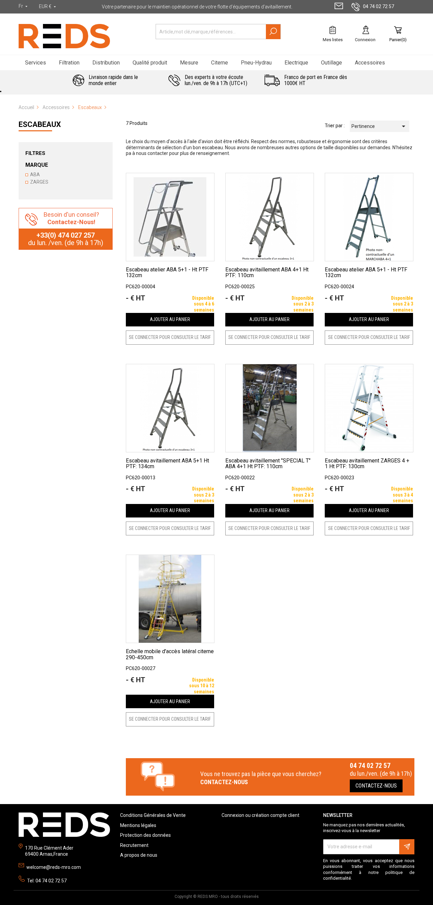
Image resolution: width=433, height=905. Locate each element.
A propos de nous (138, 855)
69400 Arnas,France (46, 854)
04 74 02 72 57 (378, 6)
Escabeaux (40, 124)
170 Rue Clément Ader (49, 848)
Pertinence (379, 126)
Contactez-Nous (376, 785)
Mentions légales (138, 825)
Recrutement (134, 845)
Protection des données (145, 835)
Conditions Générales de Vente (153, 815)
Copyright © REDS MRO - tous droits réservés (217, 896)
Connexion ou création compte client (260, 815)
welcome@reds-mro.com (53, 867)
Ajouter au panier (170, 319)
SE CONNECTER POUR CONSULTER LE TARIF (170, 337)
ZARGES (39, 182)
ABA (35, 174)
